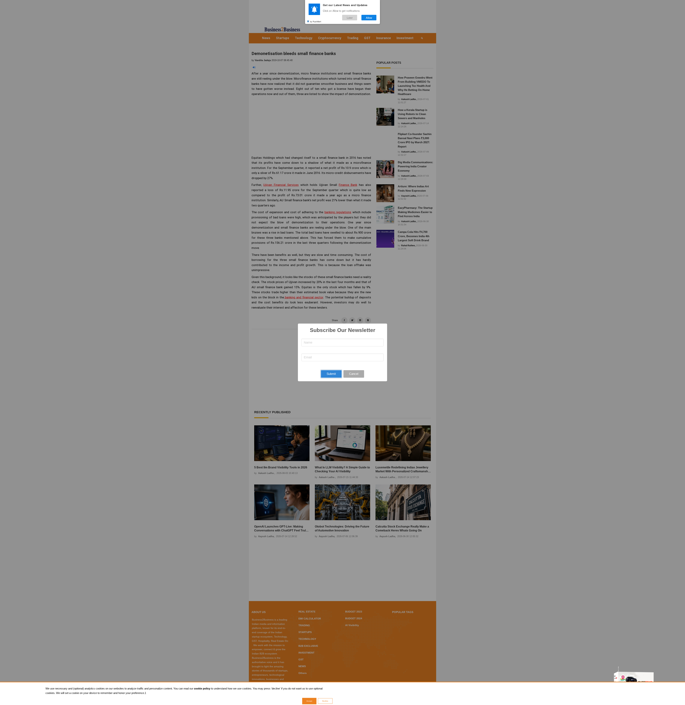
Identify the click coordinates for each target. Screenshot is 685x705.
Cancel (353, 374)
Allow (369, 17)
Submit (331, 374)
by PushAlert (315, 21)
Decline (325, 701)
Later (350, 17)
